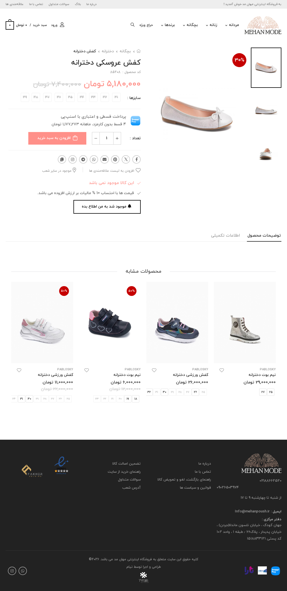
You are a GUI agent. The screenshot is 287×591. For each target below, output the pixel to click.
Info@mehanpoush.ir (252, 511)
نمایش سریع (245, 356)
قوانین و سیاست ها (195, 487)
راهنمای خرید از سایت (124, 471)
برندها (170, 25)
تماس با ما (36, 4)
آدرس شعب (131, 487)
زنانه (213, 25)
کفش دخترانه (84, 51)
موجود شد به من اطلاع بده (104, 206)
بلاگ (78, 4)
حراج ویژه (146, 25)
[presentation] (209, 392)
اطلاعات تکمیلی (225, 236)
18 (136, 399)
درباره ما (91, 4)
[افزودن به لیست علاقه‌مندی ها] (221, 370)
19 (128, 399)
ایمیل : (275, 511)
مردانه (234, 25)
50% (131, 291)
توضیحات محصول (264, 236)
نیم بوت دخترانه (262, 375)
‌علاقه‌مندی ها (15, 4)
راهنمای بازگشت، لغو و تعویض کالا (184, 479)
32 (149, 392)
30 (164, 392)
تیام (129, 567)
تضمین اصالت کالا (126, 463)
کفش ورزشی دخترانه (190, 375)
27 (263, 392)
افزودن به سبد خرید (54, 138)
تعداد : (135, 138)
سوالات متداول (58, 4)
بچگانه (192, 25)
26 (195, 392)
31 (21, 399)
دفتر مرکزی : (271, 519)
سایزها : (134, 98)
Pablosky (200, 369)
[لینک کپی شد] (62, 159)
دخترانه (108, 51)
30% (239, 60)
